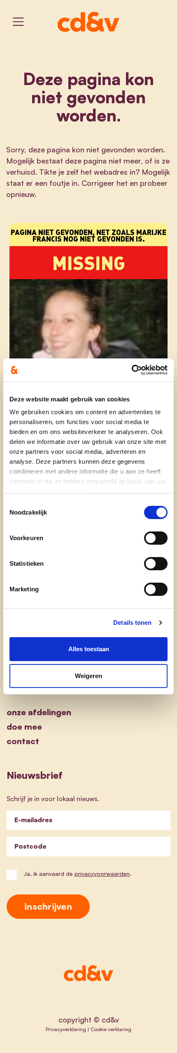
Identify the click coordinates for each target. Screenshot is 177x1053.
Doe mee (24, 726)
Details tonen (132, 622)
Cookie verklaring (111, 1029)
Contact (23, 741)
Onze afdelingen (39, 712)
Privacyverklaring (66, 1029)
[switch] (156, 538)
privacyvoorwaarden (102, 873)
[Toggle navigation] (18, 21)
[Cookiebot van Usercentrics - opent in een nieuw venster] (131, 370)
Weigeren (88, 675)
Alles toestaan (88, 648)
